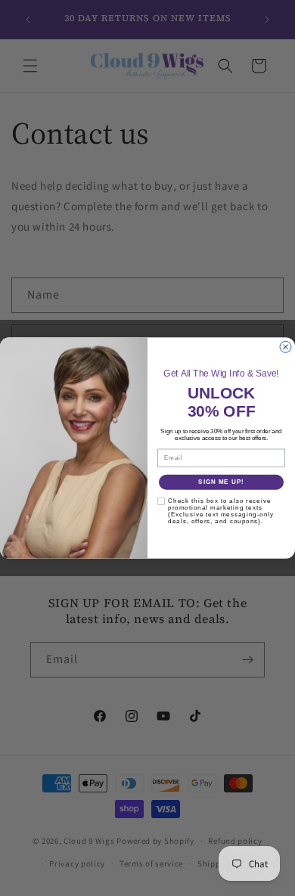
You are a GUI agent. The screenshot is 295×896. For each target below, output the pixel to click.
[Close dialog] (285, 346)
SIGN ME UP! (221, 482)
